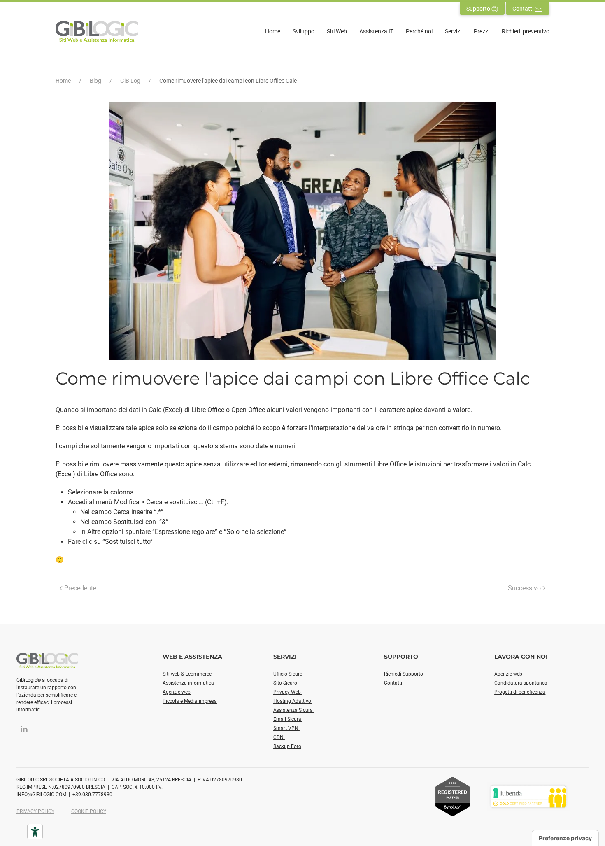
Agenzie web (177, 692)
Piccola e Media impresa (190, 701)
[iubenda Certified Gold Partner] (528, 796)
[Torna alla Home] (97, 31)
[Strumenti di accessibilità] (35, 831)
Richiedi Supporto (403, 674)
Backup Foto (287, 746)
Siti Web (337, 31)
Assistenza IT (376, 31)
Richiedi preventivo (525, 31)
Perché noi (419, 31)
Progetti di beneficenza (519, 692)
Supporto (478, 8)
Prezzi (481, 31)
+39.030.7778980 (92, 794)
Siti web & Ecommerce (187, 674)
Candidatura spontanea (520, 683)
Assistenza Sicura (293, 710)
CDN (279, 737)
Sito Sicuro (285, 683)
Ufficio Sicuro (287, 674)
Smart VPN (286, 728)
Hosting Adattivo (292, 701)
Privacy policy (35, 811)
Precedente (80, 588)
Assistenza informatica (188, 683)
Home (272, 31)
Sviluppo (303, 31)
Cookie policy (88, 811)
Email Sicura (287, 719)
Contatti (523, 8)
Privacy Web (287, 692)
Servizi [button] (453, 31)
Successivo (524, 588)
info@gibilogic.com (41, 794)
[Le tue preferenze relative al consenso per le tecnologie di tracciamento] (565, 838)
